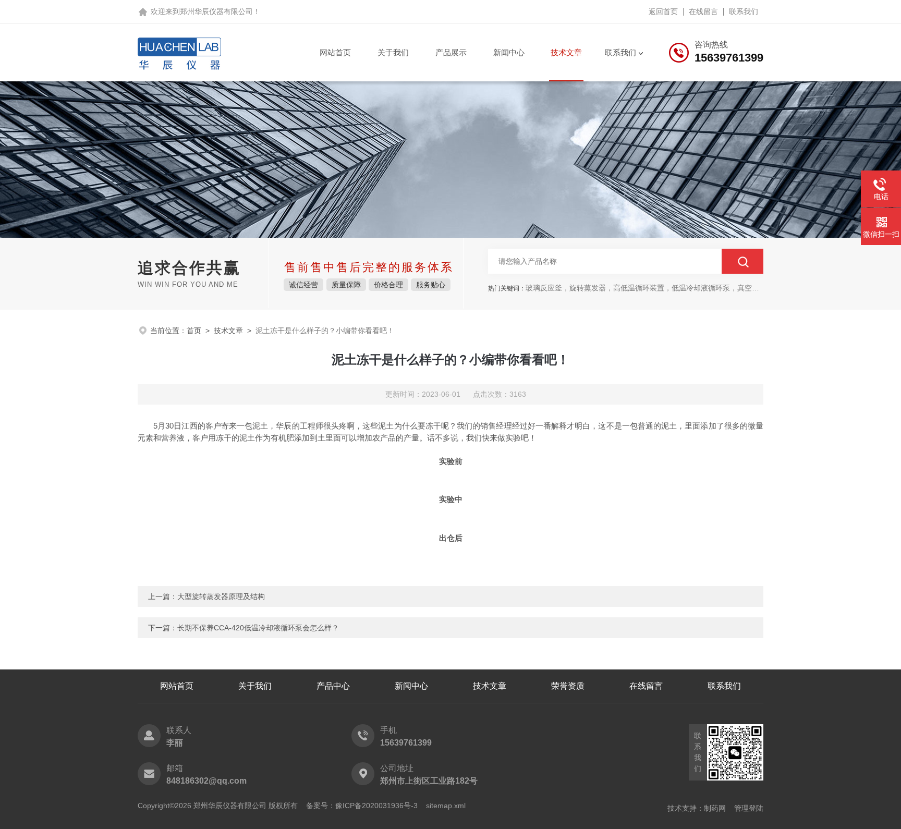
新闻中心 (509, 52)
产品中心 (333, 685)
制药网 (715, 808)
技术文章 (566, 52)
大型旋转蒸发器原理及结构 (221, 596)
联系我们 (743, 11)
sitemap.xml (446, 805)
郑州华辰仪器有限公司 (216, 11)
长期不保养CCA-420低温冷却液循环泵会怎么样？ (258, 628)
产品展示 (451, 52)
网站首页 (335, 52)
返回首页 (663, 11)
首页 (194, 330)
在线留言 (703, 11)
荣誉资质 (568, 685)
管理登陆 (748, 808)
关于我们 (393, 52)
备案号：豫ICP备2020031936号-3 (362, 805)
